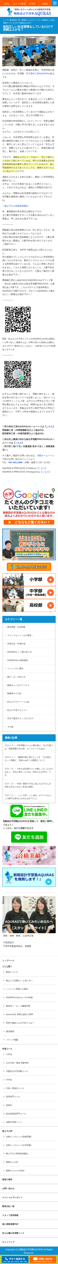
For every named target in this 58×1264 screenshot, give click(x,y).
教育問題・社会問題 (16, 627)
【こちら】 (49, 426)
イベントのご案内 (15, 668)
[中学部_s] (29, 592)
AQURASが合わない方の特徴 (19, 997)
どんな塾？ (7, 966)
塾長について (12, 972)
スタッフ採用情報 (10, 1215)
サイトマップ (8, 1242)
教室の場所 (7, 1179)
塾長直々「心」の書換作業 (18, 1006)
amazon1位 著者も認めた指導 (19, 1014)
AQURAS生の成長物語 (17, 660)
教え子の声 (7, 1131)
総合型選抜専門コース (16, 1114)
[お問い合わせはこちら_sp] (29, 567)
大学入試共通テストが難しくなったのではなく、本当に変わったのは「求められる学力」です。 (29, 772)
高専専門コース (13, 1096)
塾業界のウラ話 (14, 693)
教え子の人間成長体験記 (17, 1153)
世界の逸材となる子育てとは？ (20, 1023)
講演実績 (10, 1031)
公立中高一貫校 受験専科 (17, 1063)
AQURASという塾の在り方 (19, 652)
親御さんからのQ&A (15, 1170)
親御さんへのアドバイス (18, 685)
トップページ (8, 960)
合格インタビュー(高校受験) (18, 1136)
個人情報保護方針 (10, 1224)
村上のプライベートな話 (18, 702)
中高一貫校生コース (15, 1088)
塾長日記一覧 (8, 1206)
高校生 (45, 4)
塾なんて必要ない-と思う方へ (19, 980)
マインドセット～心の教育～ (20, 635)
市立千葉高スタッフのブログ (20, 718)
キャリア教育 (19, 4)
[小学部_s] (29, 579)
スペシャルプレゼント (12, 1197)
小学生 (7, 4)
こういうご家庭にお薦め (17, 989)
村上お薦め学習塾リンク (13, 1233)
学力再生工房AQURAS (37, 73)
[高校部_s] (29, 605)
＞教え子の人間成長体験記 (15, 206)
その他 (10, 727)
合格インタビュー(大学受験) (18, 1145)
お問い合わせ (8, 1188)
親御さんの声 (12, 1162)
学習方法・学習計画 (16, 644)
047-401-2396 (15, 462)
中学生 (32, 4)
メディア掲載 (12, 1040)
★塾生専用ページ (14, 1122)
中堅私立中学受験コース (17, 1071)
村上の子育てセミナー (17, 710)
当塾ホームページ (45, 455)
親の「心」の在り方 (16, 677)
